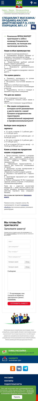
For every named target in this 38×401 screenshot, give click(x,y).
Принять (17, 397)
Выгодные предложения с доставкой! (21, 352)
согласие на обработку (12, 233)
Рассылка (8, 378)
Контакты (8, 381)
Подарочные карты (13, 384)
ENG (35, 3)
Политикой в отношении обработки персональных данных (17, 392)
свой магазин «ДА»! (15, 359)
